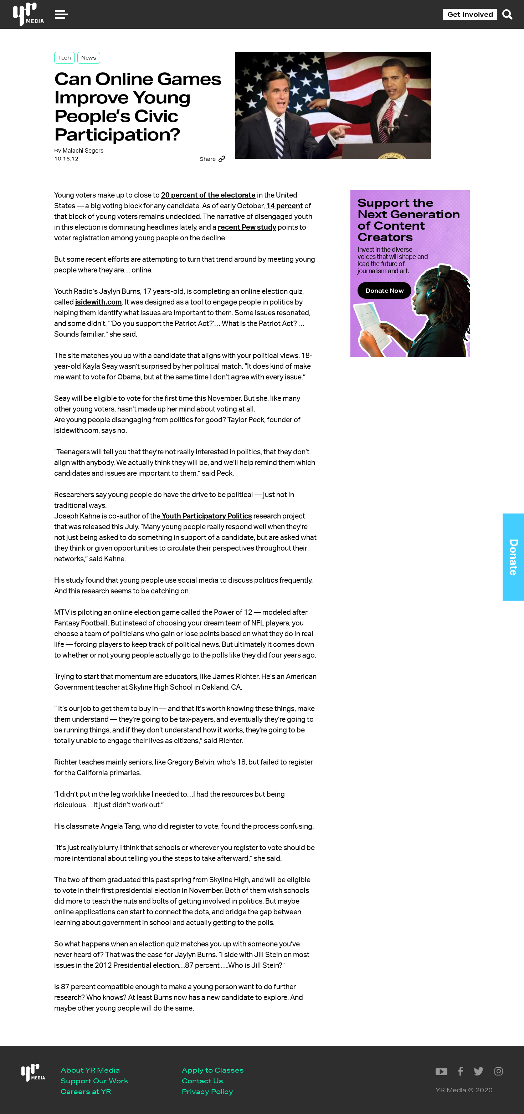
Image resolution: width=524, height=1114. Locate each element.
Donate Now (384, 290)
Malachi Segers (83, 151)
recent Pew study (247, 227)
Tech (64, 58)
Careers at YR (86, 1091)
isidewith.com (98, 302)
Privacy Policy (207, 1091)
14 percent (284, 206)
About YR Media (90, 1070)
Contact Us (202, 1081)
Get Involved (470, 14)
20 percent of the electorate (208, 195)
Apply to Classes (213, 1070)
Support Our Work (94, 1081)
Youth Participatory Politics (206, 516)
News (88, 58)
